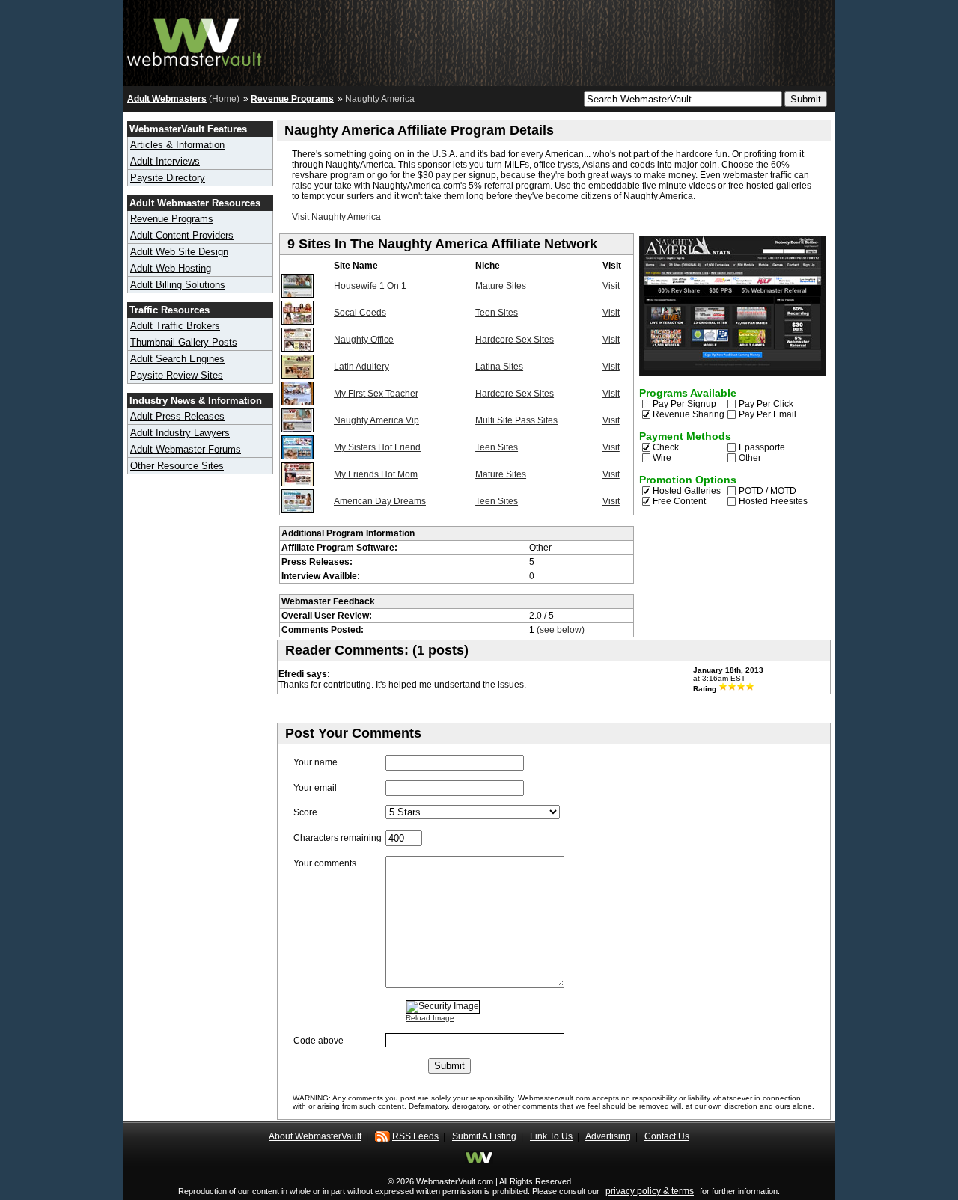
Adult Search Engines (177, 358)
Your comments (324, 863)
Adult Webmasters (167, 99)
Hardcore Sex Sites (514, 339)
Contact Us (666, 1136)
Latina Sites (499, 366)
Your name (315, 762)
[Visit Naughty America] (732, 373)
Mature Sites (500, 286)
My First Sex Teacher (376, 393)
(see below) (561, 630)
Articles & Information (177, 144)
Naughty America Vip (376, 420)
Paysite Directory (167, 177)
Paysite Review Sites (176, 375)
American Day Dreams (380, 501)
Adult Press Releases (177, 416)
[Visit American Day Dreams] (297, 510)
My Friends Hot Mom (376, 474)
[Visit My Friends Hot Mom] (297, 483)
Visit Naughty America (336, 217)
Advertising (608, 1136)
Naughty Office (364, 339)
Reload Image (430, 1018)
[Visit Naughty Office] (297, 348)
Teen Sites (496, 312)
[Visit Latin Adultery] (297, 375)
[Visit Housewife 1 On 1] (297, 295)
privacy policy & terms (649, 1191)
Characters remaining (337, 838)
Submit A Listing (484, 1136)
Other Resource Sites (177, 465)
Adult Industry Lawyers (180, 432)
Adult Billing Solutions (177, 284)
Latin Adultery (361, 366)
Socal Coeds (360, 312)
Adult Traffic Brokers (175, 325)
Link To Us (551, 1136)
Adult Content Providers (182, 235)
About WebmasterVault (315, 1136)
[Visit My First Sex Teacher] (297, 402)
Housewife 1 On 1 (370, 286)
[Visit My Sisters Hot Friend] (297, 456)
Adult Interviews (165, 161)
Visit (611, 286)
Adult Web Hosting (170, 268)
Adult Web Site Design (179, 251)
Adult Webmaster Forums (185, 449)
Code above (318, 1040)
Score (305, 812)
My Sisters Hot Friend (377, 447)
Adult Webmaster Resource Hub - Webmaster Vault (194, 39)
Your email (315, 788)
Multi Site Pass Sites (516, 420)
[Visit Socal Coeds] (297, 321)
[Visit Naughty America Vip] (297, 429)
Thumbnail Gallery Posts (183, 342)
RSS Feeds (415, 1136)
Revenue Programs (292, 99)
